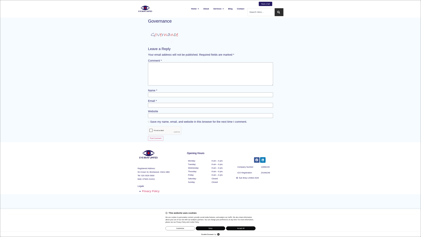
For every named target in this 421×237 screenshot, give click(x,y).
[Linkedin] (263, 160)
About (206, 9)
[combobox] (261, 12)
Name (152, 90)
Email (152, 101)
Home (194, 9)
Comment (155, 60)
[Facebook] (257, 160)
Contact (240, 9)
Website (153, 111)
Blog (230, 9)
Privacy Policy (151, 191)
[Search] (279, 12)
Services (217, 9)
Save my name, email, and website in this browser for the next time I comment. (198, 121)
